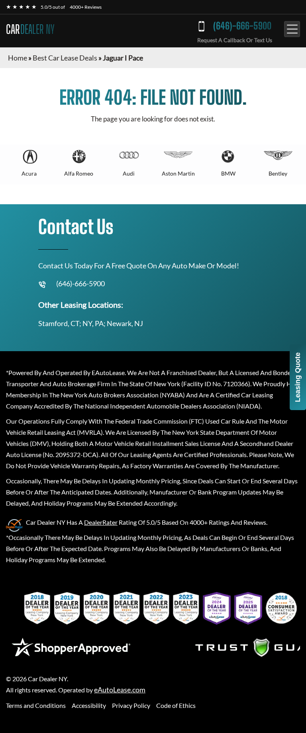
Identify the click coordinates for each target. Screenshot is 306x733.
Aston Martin (178, 173)
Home (17, 57)
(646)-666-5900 (242, 25)
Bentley (278, 173)
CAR (30, 29)
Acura (29, 173)
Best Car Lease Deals (65, 57)
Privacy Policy (131, 705)
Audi (129, 173)
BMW (228, 173)
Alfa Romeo (78, 173)
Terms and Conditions (36, 705)
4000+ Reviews (86, 7)
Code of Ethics (176, 705)
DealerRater (101, 522)
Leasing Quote (298, 377)
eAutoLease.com (119, 689)
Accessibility (89, 705)
